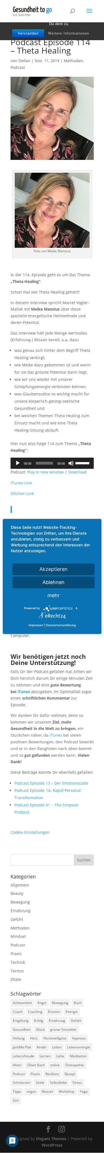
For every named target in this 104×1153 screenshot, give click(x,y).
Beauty (17, 893)
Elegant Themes (51, 1138)
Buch (78, 1002)
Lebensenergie (78, 1047)
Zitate (16, 979)
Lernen (45, 1056)
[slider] (83, 463)
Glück (40, 1029)
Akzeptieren (53, 569)
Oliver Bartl (36, 1065)
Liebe (60, 1056)
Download (77, 472)
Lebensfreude (23, 1056)
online (55, 1065)
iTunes (23, 691)
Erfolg (38, 1020)
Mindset (18, 936)
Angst (41, 1002)
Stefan (24, 60)
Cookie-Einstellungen (30, 832)
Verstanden (28, 33)
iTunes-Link (21, 483)
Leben (57, 1047)
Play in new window (45, 472)
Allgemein (20, 885)
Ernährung (21, 910)
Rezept (70, 1074)
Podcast (18, 67)
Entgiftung (21, 1020)
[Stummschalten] (71, 463)
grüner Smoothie (63, 1029)
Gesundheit (22, 1029)
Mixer (17, 1065)
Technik (18, 962)
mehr (53, 595)
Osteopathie (74, 1065)
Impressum (36, 625)
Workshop (66, 1091)
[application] (52, 463)
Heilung (19, 1038)
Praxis (16, 953)
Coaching (35, 1011)
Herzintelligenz (55, 1038)
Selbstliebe (58, 1082)
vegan (31, 1091)
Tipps (17, 1091)
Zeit (16, 1100)
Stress (77, 1082)
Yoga (84, 1091)
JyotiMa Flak (22, 1047)
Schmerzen (21, 1082)
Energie (72, 1011)
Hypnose (79, 1038)
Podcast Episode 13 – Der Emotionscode (51, 783)
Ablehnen (53, 582)
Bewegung (20, 902)
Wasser (47, 1091)
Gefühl (17, 919)
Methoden (73, 60)
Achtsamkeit (22, 1002)
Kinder (42, 1047)
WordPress (52, 1145)
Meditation (78, 1056)
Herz (34, 1038)
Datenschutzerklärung (61, 625)
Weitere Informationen (68, 33)
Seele (40, 1082)
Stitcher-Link (22, 493)
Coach (17, 1011)
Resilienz (52, 1074)
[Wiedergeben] (18, 463)
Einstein (54, 1011)
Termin (17, 971)
